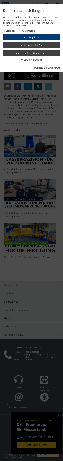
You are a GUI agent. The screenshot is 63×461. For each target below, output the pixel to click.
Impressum (39, 67)
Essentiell (10, 30)
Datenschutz (54, 67)
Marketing (30, 30)
